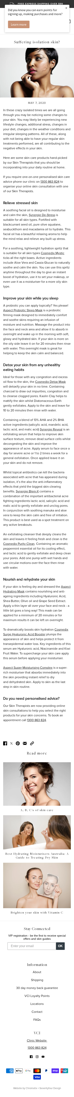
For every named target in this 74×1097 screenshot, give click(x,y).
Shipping (37, 980)
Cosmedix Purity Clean (19, 544)
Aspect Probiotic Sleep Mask (22, 310)
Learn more (18, 24)
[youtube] (43, 1056)
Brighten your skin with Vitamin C (37, 912)
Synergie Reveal (51, 429)
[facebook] (31, 1056)
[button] (32, 743)
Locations (37, 1004)
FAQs (37, 1020)
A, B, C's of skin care (37, 810)
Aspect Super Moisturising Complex (27, 668)
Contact (37, 1012)
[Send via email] (24, 743)
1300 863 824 (37, 1048)
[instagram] (37, 1056)
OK (60, 946)
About (37, 972)
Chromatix (31, 1088)
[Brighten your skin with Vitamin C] (37, 885)
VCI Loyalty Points (37, 996)
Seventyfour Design (50, 1088)
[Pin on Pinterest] (17, 743)
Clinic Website (37, 1041)
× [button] (66, 7)
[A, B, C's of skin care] (37, 784)
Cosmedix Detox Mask (50, 382)
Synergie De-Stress (42, 215)
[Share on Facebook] (5, 743)
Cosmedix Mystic (52, 253)
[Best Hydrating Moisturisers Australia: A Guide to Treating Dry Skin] (37, 832)
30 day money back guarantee (37, 988)
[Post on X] (11, 743)
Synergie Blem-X (27, 491)
